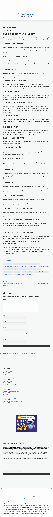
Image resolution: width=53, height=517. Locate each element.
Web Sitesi (5, 327)
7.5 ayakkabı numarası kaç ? (8, 394)
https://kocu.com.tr (17, 353)
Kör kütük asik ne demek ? (8, 371)
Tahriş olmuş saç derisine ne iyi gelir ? (10, 398)
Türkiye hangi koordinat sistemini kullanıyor (32, 269)
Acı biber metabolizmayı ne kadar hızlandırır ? (11, 374)
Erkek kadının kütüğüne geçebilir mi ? (10, 378)
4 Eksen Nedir (16, 266)
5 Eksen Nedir (24, 266)
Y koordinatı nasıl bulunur (27, 271)
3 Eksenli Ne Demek (8, 266)
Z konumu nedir (17, 274)
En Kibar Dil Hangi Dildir (42, 283)
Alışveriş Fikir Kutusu (26, 14)
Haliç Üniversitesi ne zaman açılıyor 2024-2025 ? (12, 401)
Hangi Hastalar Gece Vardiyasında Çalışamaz (12, 284)
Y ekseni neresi (18, 271)
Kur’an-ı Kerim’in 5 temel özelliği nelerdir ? (11, 388)
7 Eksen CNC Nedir (32, 266)
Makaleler (8, 260)
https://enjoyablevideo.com (6, 353)
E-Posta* (5, 321)
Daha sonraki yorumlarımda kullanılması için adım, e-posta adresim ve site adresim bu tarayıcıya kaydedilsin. (23, 335)
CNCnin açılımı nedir (8, 269)
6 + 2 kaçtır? (5, 339)
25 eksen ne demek (8, 263)
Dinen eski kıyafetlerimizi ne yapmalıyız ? (11, 391)
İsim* (4, 315)
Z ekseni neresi (45, 271)
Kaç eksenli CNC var (18, 269)
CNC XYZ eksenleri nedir (43, 266)
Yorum (4, 299)
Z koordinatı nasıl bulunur (27, 274)
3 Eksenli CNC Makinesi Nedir (33, 263)
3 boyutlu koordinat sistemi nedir (20, 263)
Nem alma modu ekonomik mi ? (9, 381)
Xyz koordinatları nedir (8, 271)
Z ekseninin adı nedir (8, 274)
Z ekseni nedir (37, 271)
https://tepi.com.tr (26, 353)
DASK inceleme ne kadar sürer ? (9, 384)
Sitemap (33, 353)
